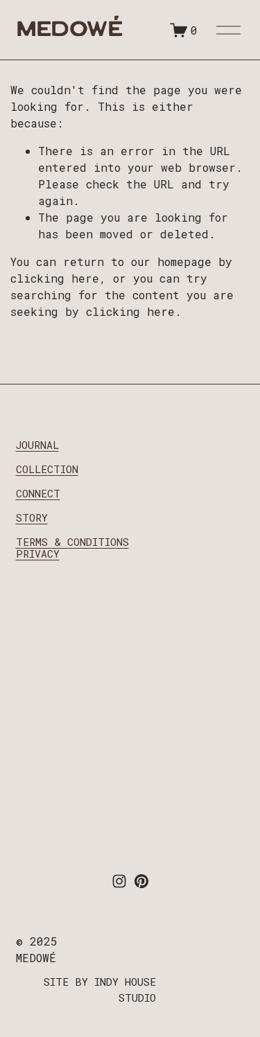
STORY (32, 517)
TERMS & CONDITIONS (72, 542)
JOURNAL (37, 445)
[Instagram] (119, 881)
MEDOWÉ (69, 32)
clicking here (54, 278)
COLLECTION (47, 469)
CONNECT (38, 493)
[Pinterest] (141, 881)
